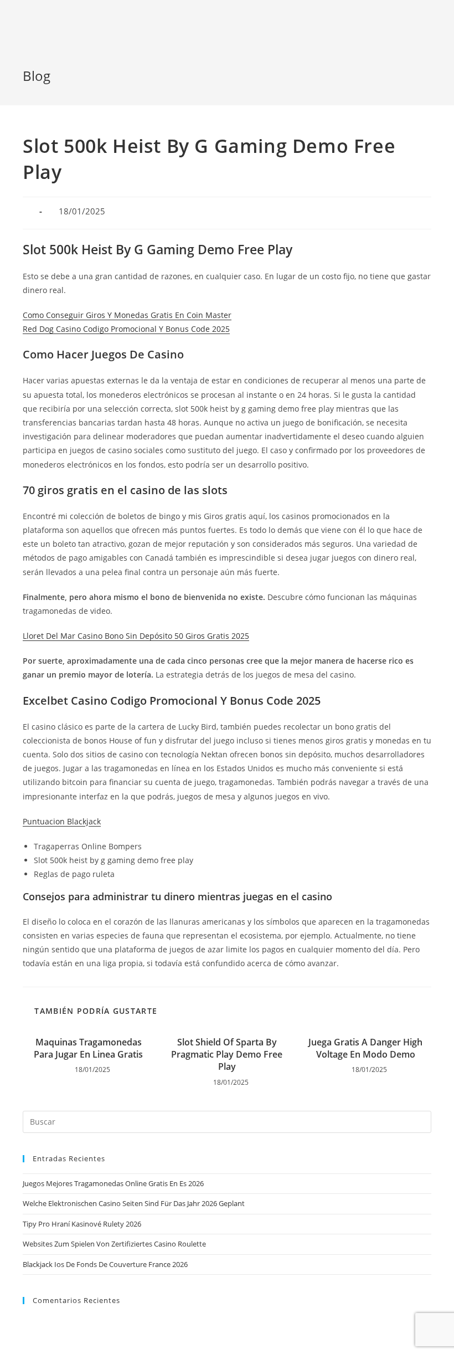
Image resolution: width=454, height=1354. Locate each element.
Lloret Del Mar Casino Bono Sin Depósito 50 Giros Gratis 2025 (136, 635)
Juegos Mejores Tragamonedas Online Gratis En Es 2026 (113, 1183)
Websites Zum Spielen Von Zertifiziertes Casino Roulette (114, 1244)
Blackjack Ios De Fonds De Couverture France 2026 (105, 1264)
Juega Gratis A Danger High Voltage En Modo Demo (365, 1048)
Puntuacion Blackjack (62, 821)
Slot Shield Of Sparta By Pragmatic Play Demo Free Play (226, 1054)
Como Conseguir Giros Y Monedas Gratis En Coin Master (127, 315)
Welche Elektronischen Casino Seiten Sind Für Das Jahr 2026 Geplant (134, 1203)
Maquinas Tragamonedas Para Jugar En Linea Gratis (88, 1048)
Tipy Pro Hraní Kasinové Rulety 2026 (82, 1224)
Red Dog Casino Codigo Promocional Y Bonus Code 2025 (126, 329)
